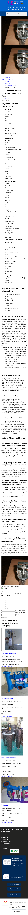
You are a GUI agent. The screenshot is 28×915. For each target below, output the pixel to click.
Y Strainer (5, 805)
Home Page (5, 839)
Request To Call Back (7, 79)
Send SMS (15, 888)
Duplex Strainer (7, 699)
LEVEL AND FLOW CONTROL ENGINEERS (15, 8)
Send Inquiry (7, 77)
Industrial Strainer (10, 85)
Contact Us (5, 846)
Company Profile (7, 841)
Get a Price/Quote (6, 99)
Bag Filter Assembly (8, 653)
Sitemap (5, 848)
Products (7, 83)
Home (7, 81)
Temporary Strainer (8, 758)
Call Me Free (15, 894)
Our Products (6, 843)
